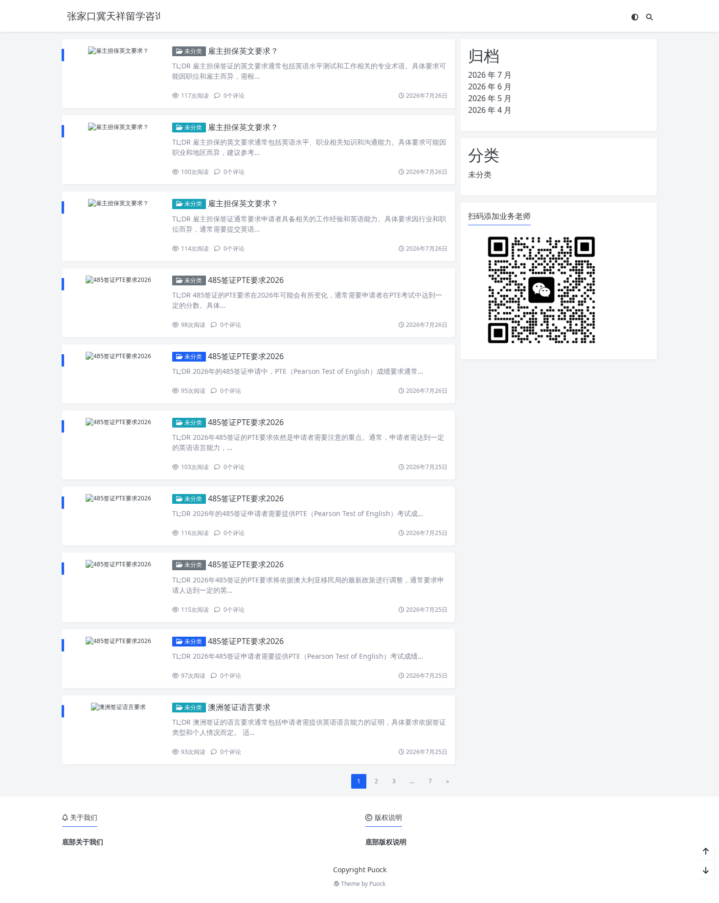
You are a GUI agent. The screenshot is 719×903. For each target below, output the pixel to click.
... (412, 781)
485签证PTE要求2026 (246, 280)
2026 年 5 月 (490, 98)
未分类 (192, 51)
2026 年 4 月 (490, 110)
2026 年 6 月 (490, 86)
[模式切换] (635, 17)
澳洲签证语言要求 (239, 707)
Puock (377, 884)
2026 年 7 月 (490, 74)
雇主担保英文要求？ (243, 50)
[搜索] (649, 17)
